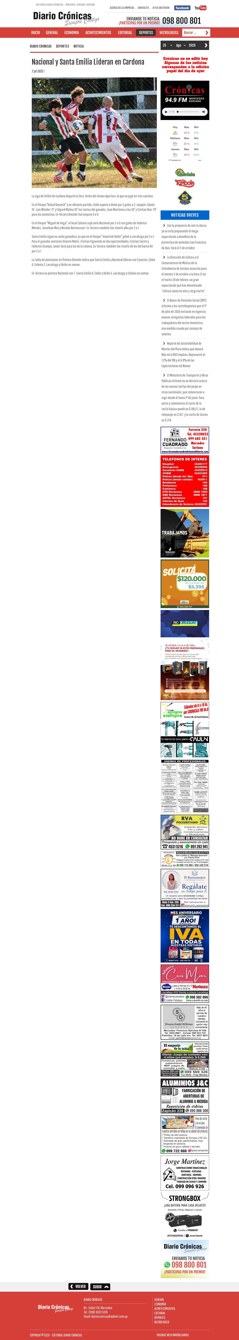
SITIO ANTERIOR (161, 8)
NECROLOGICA (161, 1322)
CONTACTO (143, 8)
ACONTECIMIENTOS (164, 1308)
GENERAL (159, 1299)
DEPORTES (159, 1317)
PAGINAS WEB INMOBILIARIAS (173, 1335)
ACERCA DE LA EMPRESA (122, 8)
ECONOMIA (160, 1304)
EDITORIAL (159, 1313)
